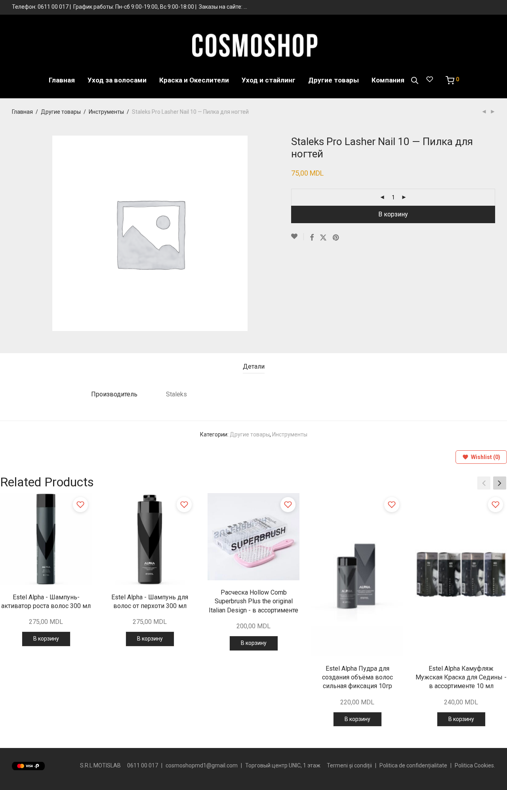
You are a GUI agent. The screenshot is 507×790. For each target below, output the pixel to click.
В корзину (393, 214)
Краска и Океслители (194, 80)
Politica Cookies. (475, 765)
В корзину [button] (46, 638)
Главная (62, 80)
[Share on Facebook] (312, 238)
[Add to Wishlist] (297, 236)
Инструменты (106, 112)
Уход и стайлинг (268, 80)
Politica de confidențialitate (413, 765)
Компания (388, 80)
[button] (499, 483)
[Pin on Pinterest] (336, 238)
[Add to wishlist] (80, 504)
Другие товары (333, 80)
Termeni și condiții (349, 765)
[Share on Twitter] (323, 238)
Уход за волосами (117, 80)
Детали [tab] (254, 366)
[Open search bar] (415, 80)
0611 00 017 (53, 7)
